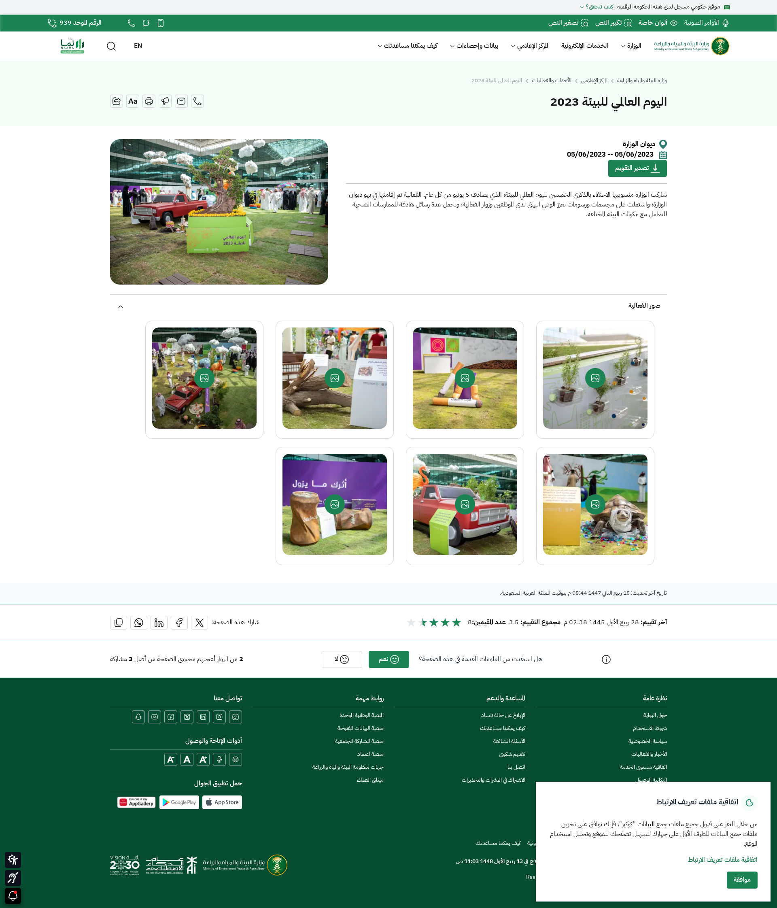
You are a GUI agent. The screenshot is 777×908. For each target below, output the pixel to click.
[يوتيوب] (154, 716)
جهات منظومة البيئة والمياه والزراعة (348, 767)
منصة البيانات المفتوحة (361, 728)
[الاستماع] (165, 101)
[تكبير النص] (203, 759)
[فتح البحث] (111, 46)
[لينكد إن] (203, 716)
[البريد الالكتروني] (181, 101)
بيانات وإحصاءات (477, 46)
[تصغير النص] (170, 759)
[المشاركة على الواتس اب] (138, 622)
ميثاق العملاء (370, 780)
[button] (388, 305)
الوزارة (634, 46)
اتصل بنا (516, 767)
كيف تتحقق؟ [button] (599, 7)
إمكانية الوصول (651, 780)
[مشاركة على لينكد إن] (159, 622)
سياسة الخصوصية (647, 741)
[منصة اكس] (186, 716)
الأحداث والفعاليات (551, 81)
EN (138, 46)
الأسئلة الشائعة (509, 741)
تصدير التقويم (632, 168)
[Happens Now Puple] (13, 896)
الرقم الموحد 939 (80, 23)
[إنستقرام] (219, 716)
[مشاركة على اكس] (199, 622)
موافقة (742, 880)
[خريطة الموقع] (146, 23)
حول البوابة (655, 715)
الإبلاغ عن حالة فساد (503, 715)
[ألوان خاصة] (235, 759)
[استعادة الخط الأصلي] (186, 759)
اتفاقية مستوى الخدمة (643, 767)
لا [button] (336, 659)
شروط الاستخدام (650, 728)
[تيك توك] (235, 716)
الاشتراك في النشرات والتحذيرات (493, 780)
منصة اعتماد (370, 754)
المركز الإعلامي (532, 46)
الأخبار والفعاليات (649, 754)
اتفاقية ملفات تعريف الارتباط (723, 860)
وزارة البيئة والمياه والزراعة (642, 81)
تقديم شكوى (512, 754)
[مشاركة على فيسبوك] (179, 622)
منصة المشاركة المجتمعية (359, 741)
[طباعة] (148, 101)
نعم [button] (383, 659)
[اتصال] (197, 101)
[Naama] (72, 46)
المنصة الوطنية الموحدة (362, 715)
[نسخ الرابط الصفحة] (118, 622)
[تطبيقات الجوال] (161, 23)
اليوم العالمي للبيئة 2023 (496, 81)
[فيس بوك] (170, 716)
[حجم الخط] (132, 101)
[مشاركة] (116, 101)
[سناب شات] (138, 716)
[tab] (388, 305)
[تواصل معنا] (131, 23)
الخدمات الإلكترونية (584, 46)
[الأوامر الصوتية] (219, 759)
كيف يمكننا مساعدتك (410, 46)
